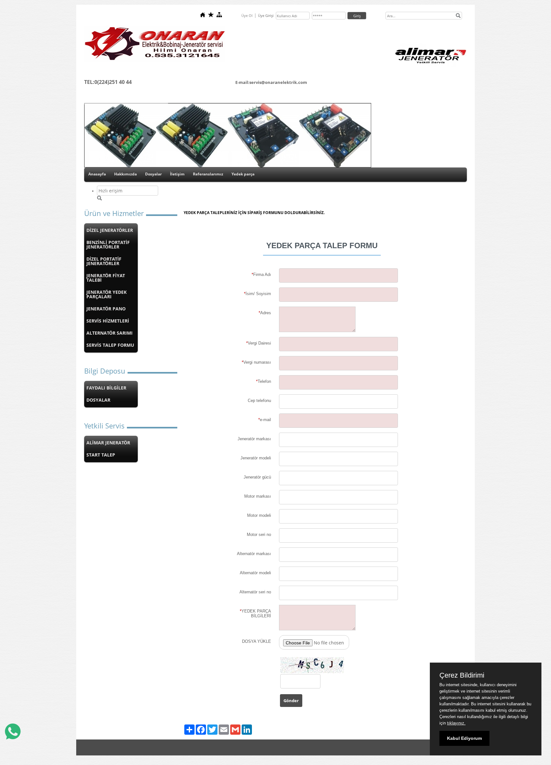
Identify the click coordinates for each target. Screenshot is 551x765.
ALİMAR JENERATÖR (108, 443)
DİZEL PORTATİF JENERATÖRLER (103, 261)
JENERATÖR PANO (106, 309)
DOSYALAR (98, 400)
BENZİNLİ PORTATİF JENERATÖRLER (108, 244)
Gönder (291, 700)
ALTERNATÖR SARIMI (109, 333)
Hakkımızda (125, 174)
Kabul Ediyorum (464, 738)
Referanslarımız (208, 174)
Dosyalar (153, 174)
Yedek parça (242, 174)
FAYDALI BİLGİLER (106, 388)
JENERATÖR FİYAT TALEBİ (105, 277)
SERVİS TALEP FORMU (110, 345)
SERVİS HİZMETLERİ (107, 321)
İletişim (177, 174)
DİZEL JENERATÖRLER (109, 230)
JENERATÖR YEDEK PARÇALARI (106, 294)
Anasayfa (97, 174)
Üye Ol (247, 15)
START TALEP (100, 455)
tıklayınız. (456, 723)
